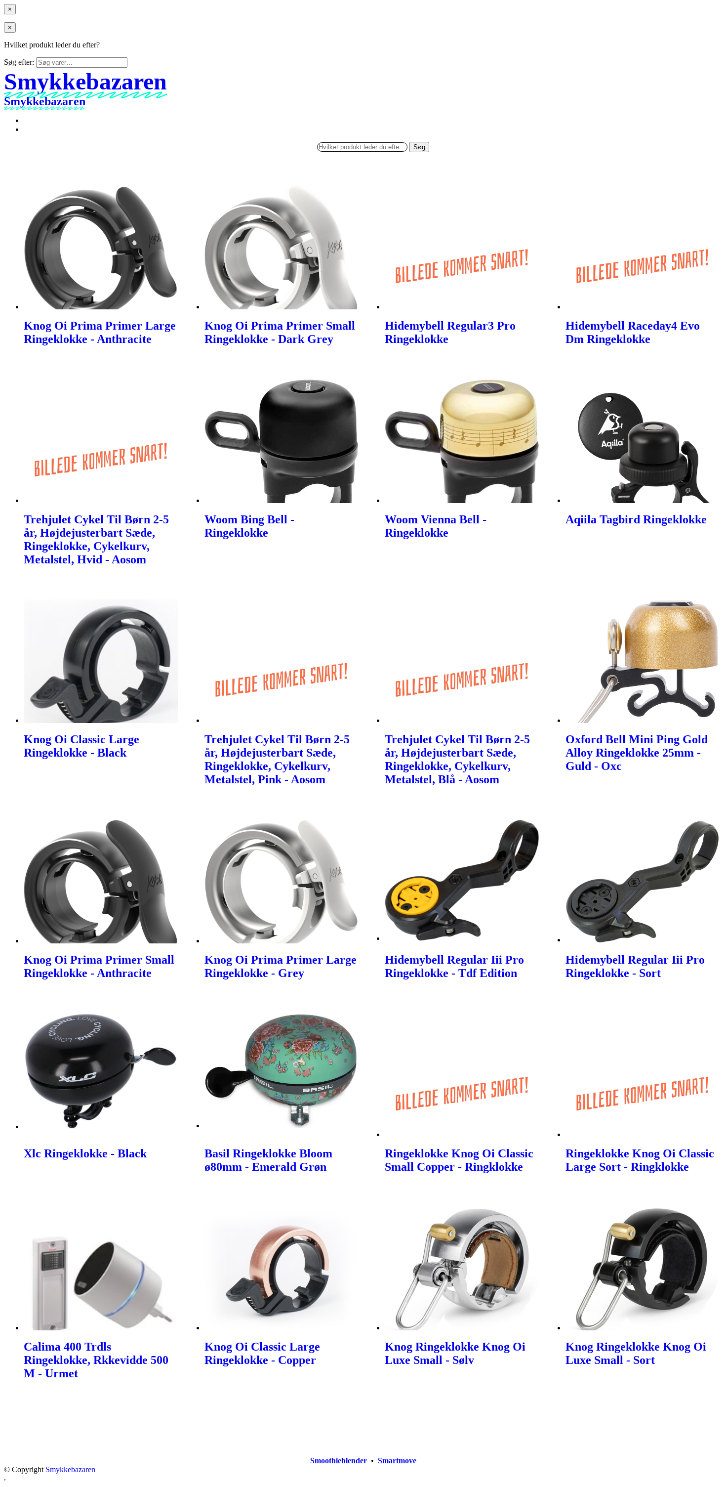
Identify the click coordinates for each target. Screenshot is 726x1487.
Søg (419, 147)
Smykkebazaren (70, 1469)
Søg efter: (19, 62)
